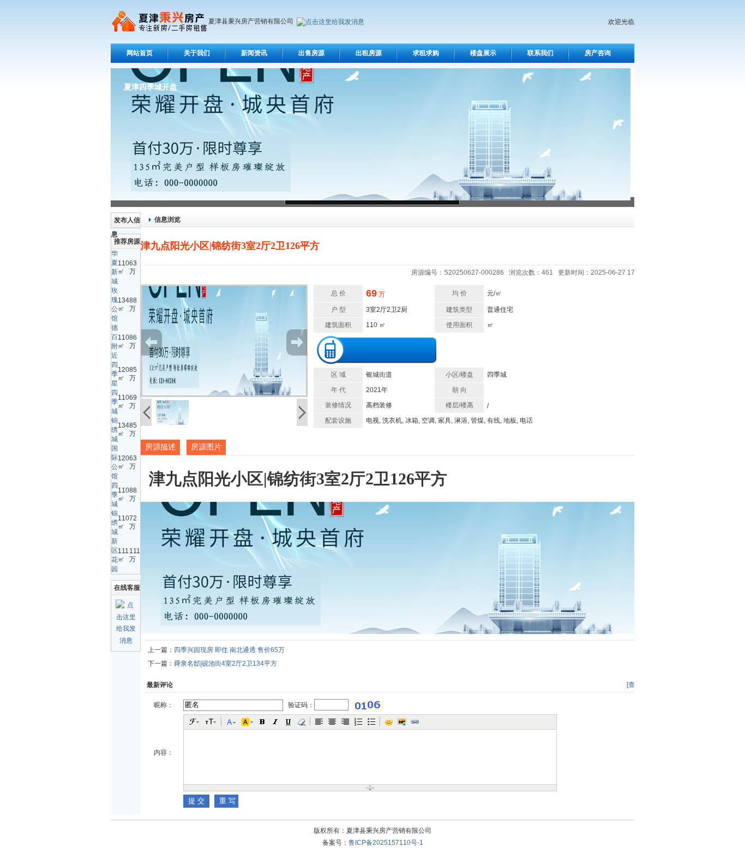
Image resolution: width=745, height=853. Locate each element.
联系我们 (540, 53)
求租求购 (426, 53)
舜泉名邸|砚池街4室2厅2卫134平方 (225, 663)
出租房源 (369, 53)
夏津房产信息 (147, 87)
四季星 (114, 374)
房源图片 (206, 446)
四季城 (114, 402)
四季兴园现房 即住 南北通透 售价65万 (229, 650)
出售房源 (311, 53)
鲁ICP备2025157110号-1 (386, 842)
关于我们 (197, 53)
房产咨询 (598, 53)
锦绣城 (114, 430)
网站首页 (140, 53)
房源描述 (160, 446)
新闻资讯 (254, 53)
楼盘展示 (483, 53)
